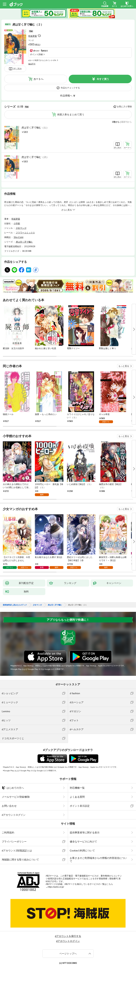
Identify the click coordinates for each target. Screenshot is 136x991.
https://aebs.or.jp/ (56, 887)
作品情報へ (66, 95)
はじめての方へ (15, 787)
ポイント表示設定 (80, 805)
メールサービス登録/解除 (16, 796)
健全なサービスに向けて (83, 841)
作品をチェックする (70, 88)
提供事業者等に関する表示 (85, 832)
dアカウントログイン (14, 814)
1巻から (116, 122)
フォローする (39, 36)
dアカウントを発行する (68, 936)
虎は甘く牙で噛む (24, 242)
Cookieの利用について (82, 850)
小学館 (17, 223)
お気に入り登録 (124, 106)
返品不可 (31, 64)
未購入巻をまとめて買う (70, 114)
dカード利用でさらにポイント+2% (42, 60)
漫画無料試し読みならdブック (15, 605)
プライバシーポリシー (14, 841)
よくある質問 (77, 796)
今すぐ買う (103, 79)
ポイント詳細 (36, 54)
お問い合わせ (9, 805)
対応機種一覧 (77, 787)
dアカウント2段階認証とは (17, 850)
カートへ (38, 79)
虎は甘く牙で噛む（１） (35, 127)
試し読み (17, 68)
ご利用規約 (8, 832)
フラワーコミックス (25, 232)
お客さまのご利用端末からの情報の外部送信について (98, 860)
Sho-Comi (18, 237)
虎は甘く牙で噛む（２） (35, 157)
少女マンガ (21, 228)
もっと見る (123, 366)
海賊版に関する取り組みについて (20, 859)
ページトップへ (68, 953)
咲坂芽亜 (32, 36)
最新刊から (126, 122)
